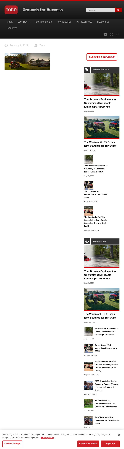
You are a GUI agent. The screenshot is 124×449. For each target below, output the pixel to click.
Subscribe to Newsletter (102, 57)
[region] (62, 439)
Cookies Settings (12, 443)
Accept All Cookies (88, 443)
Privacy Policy (47, 437)
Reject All (110, 443)
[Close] (119, 435)
